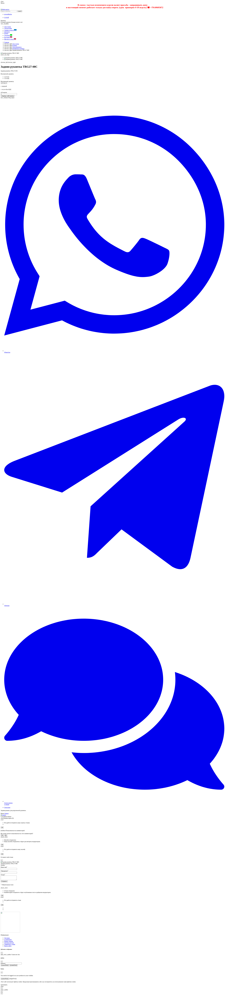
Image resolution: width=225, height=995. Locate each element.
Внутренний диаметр (7, 74)
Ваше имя (4, 867)
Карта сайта (7, 946)
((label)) (3, 963)
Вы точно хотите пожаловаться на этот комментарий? (17, 833)
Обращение (4, 871)
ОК (2, 827)
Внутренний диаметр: (7, 81)
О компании (8, 939)
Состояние (4, 816)
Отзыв (3, 874)
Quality (3, 865)
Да (6, 835)
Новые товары (8, 941)
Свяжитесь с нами (9, 944)
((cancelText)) (4, 965)
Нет (2, 835)
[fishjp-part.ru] (5, 9)
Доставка (7, 938)
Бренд (2, 813)
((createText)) (13, 965)
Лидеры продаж (9, 942)
